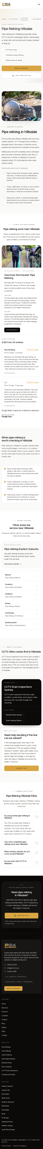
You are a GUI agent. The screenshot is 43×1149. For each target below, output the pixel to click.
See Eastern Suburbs (11, 564)
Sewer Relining (7, 1055)
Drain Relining (6, 1051)
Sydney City (6, 1090)
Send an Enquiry (21, 68)
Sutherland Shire (7, 1122)
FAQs (3, 1031)
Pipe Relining (6, 1047)
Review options (10, 373)
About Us (5, 1008)
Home (4, 19)
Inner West (5, 1094)
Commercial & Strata (8, 1074)
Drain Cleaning (6, 1067)
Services (5, 1011)
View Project (12, 330)
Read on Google (33, 349)
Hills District (5, 1106)
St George (5, 1118)
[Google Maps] (8, 417)
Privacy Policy (6, 1146)
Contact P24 (21, 768)
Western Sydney (7, 1125)
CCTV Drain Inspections (10, 1070)
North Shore (6, 1098)
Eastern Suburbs (24, 19)
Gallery (4, 1027)
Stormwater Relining (8, 1059)
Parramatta (5, 1110)
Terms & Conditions (19, 1146)
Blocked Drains (7, 1063)
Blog (3, 1023)
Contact (4, 1035)
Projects (4, 1019)
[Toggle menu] (39, 4)
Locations (13, 19)
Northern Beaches (8, 1102)
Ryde (3, 1114)
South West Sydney (8, 1129)
